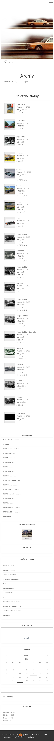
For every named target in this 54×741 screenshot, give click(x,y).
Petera (19, 397)
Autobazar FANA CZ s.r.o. (12, 606)
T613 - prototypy (9, 453)
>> (47, 655)
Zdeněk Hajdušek (9, 575)
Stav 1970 (20, 104)
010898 (19, 153)
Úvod (5, 61)
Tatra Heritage (8, 588)
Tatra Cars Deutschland (11, 602)
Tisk (45, 734)
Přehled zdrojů (8, 697)
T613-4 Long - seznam (11, 485)
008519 (19, 218)
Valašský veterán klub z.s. (12, 611)
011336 (19, 202)
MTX (4, 584)
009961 (27, 538)
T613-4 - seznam (9, 471)
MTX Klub (6, 597)
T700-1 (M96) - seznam (11, 507)
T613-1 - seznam (9, 458)
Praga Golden (22, 234)
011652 (19, 169)
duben (26, 655)
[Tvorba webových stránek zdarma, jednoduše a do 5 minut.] (20, 734)
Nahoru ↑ (32, 737)
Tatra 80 (19, 364)
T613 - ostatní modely (11, 449)
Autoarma (20, 283)
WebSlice (36, 734)
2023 (27, 659)
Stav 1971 (20, 120)
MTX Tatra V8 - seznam (11, 440)
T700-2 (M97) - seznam (11, 512)
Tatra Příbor (7, 615)
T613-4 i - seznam (9, 476)
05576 (18, 185)
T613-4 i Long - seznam (11, 480)
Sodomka (20, 381)
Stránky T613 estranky (11, 579)
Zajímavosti (7, 516)
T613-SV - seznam (9, 503)
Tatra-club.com (8, 566)
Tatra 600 (20, 250)
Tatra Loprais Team (10, 570)
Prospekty (6, 444)
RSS (26, 734)
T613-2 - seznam (9, 462)
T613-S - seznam (9, 498)
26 (20, 681)
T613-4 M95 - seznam (10, 489)
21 (33, 677)
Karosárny (20, 413)
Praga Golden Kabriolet (26, 332)
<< (6, 655)
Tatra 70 (19, 348)
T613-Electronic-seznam (11, 494)
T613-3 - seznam (9, 467)
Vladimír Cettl (8, 593)
